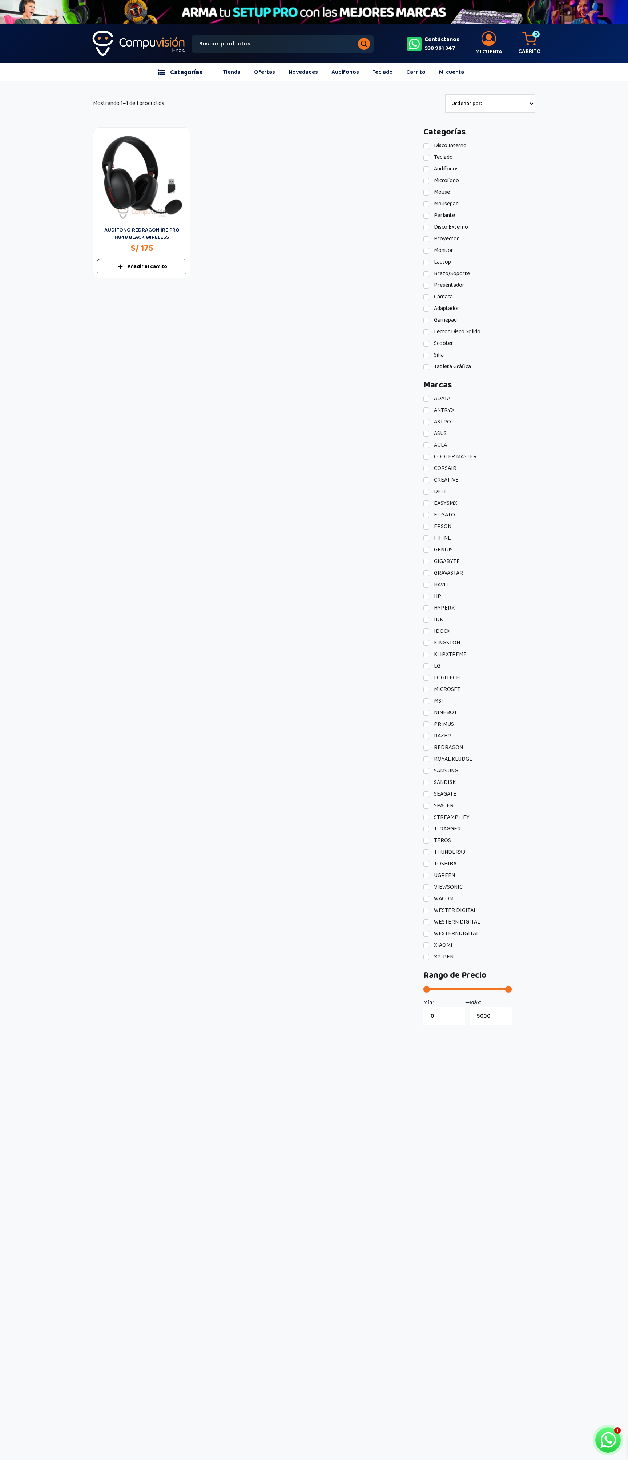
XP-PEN (443, 957)
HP (437, 596)
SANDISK (444, 782)
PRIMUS (443, 724)
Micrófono (446, 180)
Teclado (383, 72)
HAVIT (441, 584)
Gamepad (445, 320)
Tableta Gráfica (452, 366)
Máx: (475, 1002)
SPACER (443, 805)
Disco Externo (450, 227)
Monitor (443, 250)
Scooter (443, 343)
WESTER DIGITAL (454, 910)
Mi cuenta (451, 72)
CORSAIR (444, 468)
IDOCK (441, 631)
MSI (438, 701)
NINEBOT (445, 712)
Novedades (303, 72)
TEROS (442, 840)
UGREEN (444, 875)
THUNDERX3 (449, 852)
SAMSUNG (445, 771)
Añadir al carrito (147, 266)
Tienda (232, 72)
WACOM (443, 898)
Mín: (428, 1002)
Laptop (442, 262)
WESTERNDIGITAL (456, 933)
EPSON (442, 526)
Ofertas (264, 72)
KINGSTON (446, 643)
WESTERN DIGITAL (456, 922)
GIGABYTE (446, 561)
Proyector (446, 238)
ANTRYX (443, 410)
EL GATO (444, 515)
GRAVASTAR (448, 573)
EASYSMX (445, 503)
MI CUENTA (488, 51)
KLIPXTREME (450, 654)
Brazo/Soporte (451, 273)
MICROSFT (446, 689)
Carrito (416, 72)
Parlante (444, 215)
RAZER (442, 736)
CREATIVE (446, 480)
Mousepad (446, 204)
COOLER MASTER (455, 457)
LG (436, 666)
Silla (438, 355)
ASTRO (442, 422)
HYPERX (444, 608)
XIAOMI (442, 945)
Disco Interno (450, 145)
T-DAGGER (447, 829)
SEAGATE (444, 794)
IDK (438, 619)
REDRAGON (448, 747)
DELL (440, 491)
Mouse (441, 192)
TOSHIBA (444, 864)
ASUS (440, 433)
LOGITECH (446, 677)
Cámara (443, 297)
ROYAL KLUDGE (452, 759)
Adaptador (446, 308)
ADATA (441, 398)
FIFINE (442, 538)
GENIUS (443, 550)
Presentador (448, 285)
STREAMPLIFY (451, 817)
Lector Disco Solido (456, 331)
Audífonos (345, 72)
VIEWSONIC (448, 887)
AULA (440, 445)
